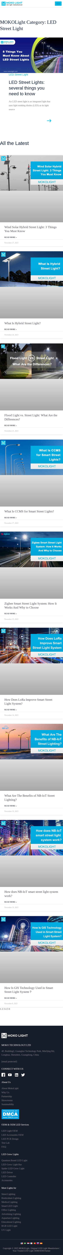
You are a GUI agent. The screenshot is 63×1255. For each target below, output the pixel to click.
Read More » (10, 237)
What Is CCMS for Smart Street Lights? (29, 511)
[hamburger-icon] (58, 3)
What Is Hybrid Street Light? (22, 323)
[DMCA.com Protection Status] (10, 1114)
